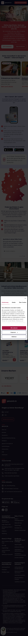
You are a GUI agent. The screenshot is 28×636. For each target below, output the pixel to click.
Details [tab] (14, 302)
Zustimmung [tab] (5, 302)
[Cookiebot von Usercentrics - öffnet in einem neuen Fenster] (20, 298)
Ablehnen (14, 336)
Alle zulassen (14, 328)
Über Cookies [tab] (22, 302)
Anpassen (13, 332)
